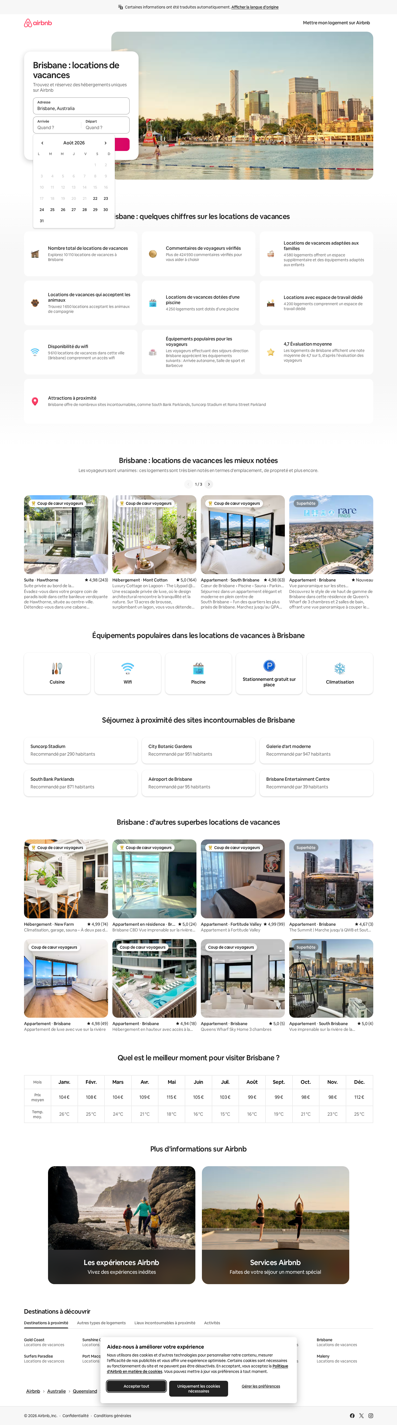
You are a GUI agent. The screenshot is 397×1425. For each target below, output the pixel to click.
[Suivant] (208, 484)
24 (42, 209)
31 (42, 220)
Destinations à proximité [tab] (46, 1322)
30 (105, 209)
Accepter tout (136, 1386)
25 (52, 209)
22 (95, 198)
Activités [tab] (212, 1322)
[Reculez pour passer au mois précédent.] (42, 143)
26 (63, 209)
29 (95, 209)
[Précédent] (188, 484)
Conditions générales (112, 1415)
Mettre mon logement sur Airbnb (336, 23)
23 (106, 198)
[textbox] (57, 127)
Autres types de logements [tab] (101, 1322)
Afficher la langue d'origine (255, 7)
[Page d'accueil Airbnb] (38, 22)
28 (84, 209)
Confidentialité (75, 1415)
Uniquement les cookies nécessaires (198, 1389)
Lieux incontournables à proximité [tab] (165, 1322)
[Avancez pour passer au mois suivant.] (105, 143)
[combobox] (81, 108)
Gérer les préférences (260, 1386)
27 (73, 209)
